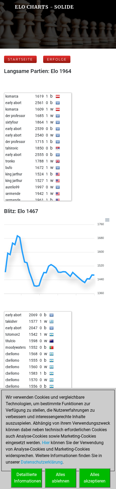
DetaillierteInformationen (27, 478)
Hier (46, 442)
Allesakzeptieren (94, 478)
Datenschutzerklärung (42, 462)
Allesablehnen (60, 478)
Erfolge (57, 59)
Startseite (20, 59)
